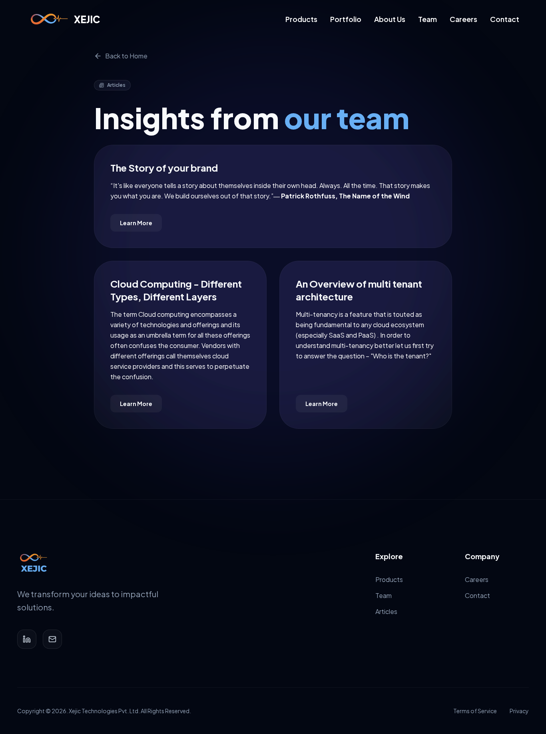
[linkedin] (26, 639)
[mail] (52, 639)
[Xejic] (33, 563)
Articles (386, 611)
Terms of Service (475, 710)
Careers (463, 19)
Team (427, 19)
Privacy (519, 710)
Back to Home (126, 56)
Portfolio (345, 19)
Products (301, 19)
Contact (504, 19)
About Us (389, 19)
